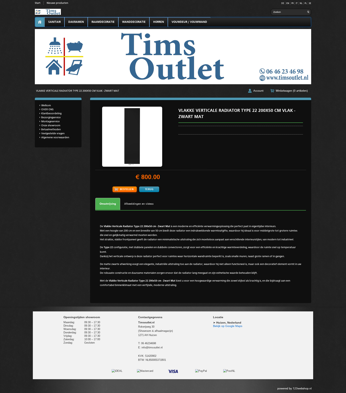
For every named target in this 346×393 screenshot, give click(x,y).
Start (37, 3)
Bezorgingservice (51, 117)
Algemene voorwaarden (55, 137)
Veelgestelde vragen (52, 133)
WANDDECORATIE (134, 22)
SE (310, 3)
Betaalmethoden (51, 129)
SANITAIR (54, 22)
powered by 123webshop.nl (294, 388)
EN (287, 3)
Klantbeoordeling (51, 113)
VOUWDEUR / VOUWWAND (189, 22)
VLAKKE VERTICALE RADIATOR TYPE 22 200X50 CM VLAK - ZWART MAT (77, 91)
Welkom (46, 105)
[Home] (39, 22)
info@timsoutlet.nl (152, 347)
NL (301, 3)
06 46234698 (148, 343)
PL (306, 3)
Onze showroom (50, 125)
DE (282, 3)
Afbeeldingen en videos (139, 204)
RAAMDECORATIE (103, 22)
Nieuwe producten (57, 3)
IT (297, 3)
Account (258, 90)
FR (292, 3)
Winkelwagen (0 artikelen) (292, 90)
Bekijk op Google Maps (227, 326)
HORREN (158, 22)
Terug (149, 189)
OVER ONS (47, 109)
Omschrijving (108, 204)
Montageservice (50, 121)
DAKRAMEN (76, 22)
